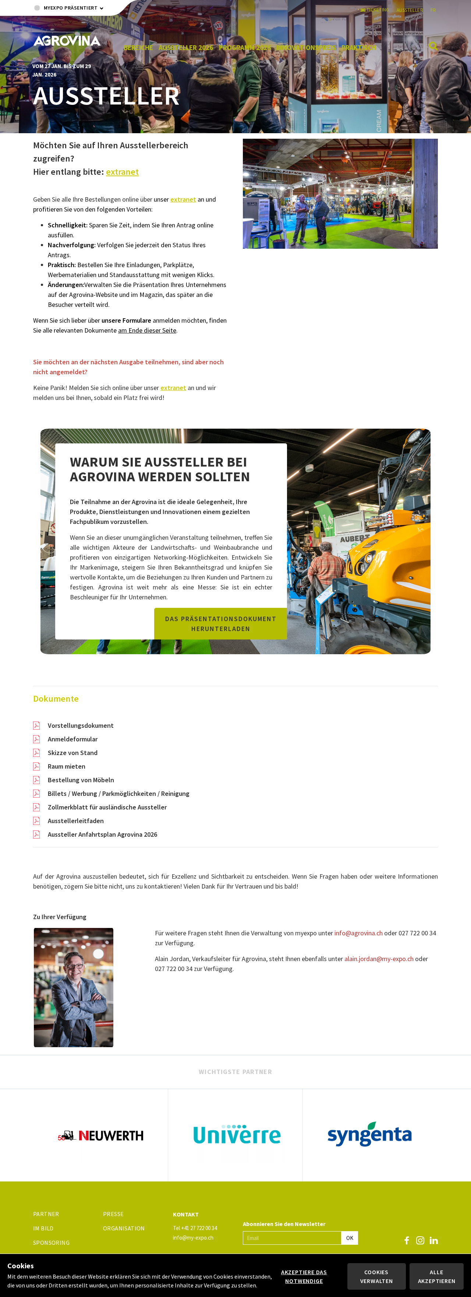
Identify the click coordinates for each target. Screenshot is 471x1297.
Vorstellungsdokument (81, 725)
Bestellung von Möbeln (81, 780)
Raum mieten (66, 766)
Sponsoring (51, 1242)
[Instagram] (420, 1240)
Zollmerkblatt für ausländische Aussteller (107, 807)
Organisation (124, 1228)
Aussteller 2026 (186, 47)
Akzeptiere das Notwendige (304, 1276)
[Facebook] (407, 1240)
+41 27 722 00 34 (199, 1228)
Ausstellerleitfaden (76, 820)
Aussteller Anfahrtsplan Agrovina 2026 (102, 834)
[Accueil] (67, 47)
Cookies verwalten (376, 1276)
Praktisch (358, 47)
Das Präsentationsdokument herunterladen (221, 623)
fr (433, 10)
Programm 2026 (245, 47)
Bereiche (138, 47)
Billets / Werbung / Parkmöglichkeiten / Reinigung (119, 793)
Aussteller (410, 10)
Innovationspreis (306, 47)
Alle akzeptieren (437, 1276)
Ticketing (377, 10)
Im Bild (43, 1228)
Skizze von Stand (73, 752)
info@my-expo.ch (193, 1237)
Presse (113, 1214)
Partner (46, 1214)
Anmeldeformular (73, 739)
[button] (73, 8)
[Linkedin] (434, 1240)
